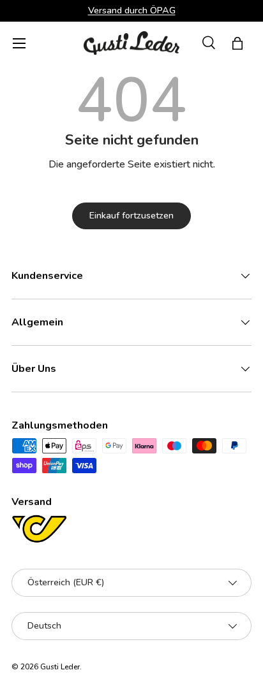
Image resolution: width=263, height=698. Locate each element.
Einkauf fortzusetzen (131, 216)
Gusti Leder (60, 667)
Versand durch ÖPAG (132, 10)
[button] (237, 43)
